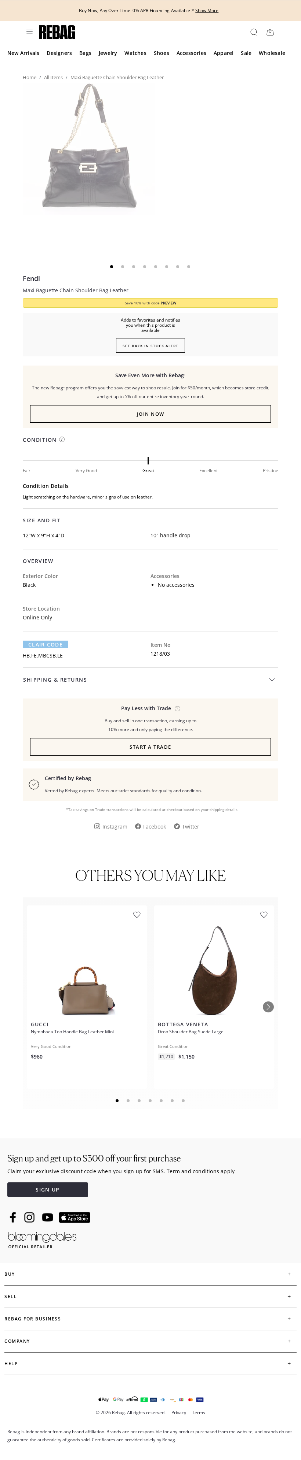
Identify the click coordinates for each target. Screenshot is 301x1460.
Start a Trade (150, 747)
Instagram (114, 826)
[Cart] (270, 32)
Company (17, 1341)
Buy (9, 1274)
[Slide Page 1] (117, 1100)
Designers (59, 52)
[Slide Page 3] (139, 1100)
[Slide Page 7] (183, 1100)
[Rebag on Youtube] (49, 1217)
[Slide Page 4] (150, 1100)
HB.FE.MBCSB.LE (43, 655)
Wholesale (272, 52)
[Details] (177, 708)
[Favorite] (137, 915)
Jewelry (108, 52)
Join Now (150, 414)
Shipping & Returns (55, 679)
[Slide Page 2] (128, 1100)
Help (11, 1363)
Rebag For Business (32, 1319)
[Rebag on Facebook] (13, 1217)
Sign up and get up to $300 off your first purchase (94, 1158)
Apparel (223, 52)
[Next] (268, 1006)
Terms (198, 1412)
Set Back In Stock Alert (150, 345)
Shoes (161, 52)
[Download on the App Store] (74, 1217)
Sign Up (47, 1189)
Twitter (190, 826)
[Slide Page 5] (161, 1100)
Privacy (178, 1412)
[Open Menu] (29, 31)
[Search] (253, 32)
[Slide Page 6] (172, 1100)
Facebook (154, 826)
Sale (246, 52)
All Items (53, 77)
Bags (85, 52)
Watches (135, 52)
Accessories (191, 52)
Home (29, 77)
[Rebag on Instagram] (29, 1217)
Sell (10, 1296)
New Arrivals (23, 52)
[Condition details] (62, 439)
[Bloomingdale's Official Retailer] (42, 1238)
